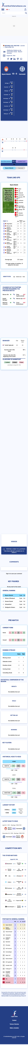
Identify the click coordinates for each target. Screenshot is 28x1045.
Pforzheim (9, 888)
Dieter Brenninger (8, 98)
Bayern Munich (10, 828)
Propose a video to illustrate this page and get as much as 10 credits (14, 550)
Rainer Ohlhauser (9, 252)
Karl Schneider (9, 239)
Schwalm (20, 213)
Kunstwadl (20, 195)
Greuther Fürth (19, 863)
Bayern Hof (19, 900)
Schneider (20, 202)
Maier (19, 188)
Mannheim (9, 863)
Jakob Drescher (9, 234)
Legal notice (14, 1016)
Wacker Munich (19, 906)
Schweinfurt (9, 894)
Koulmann (20, 200)
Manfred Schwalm (9, 250)
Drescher (20, 197)
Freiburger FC (19, 882)
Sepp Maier (9, 223)
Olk (19, 190)
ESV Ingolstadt (19, 888)
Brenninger (21, 206)
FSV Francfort (9, 900)
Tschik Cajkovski (9, 345)
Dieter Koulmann (9, 237)
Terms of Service (14, 1024)
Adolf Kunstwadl (9, 231)
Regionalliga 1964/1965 (12, 45)
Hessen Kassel (9, 870)
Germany (9, 53)
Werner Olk (9, 226)
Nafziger (20, 209)
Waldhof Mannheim (19, 894)
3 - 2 (14, 828)
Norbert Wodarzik (9, 228)
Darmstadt (19, 828)
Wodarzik (20, 193)
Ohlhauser (20, 215)
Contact (14, 1020)
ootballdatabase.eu (15, 6)
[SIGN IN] (25, 9)
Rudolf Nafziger (9, 247)
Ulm (9, 876)
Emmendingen (10, 906)
